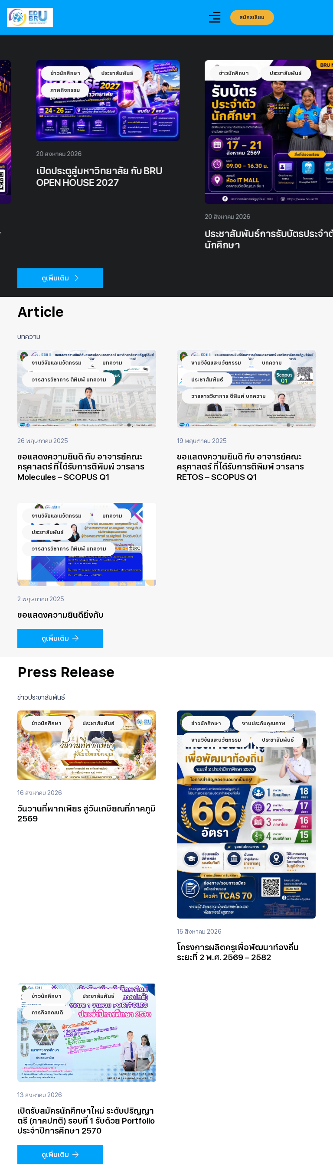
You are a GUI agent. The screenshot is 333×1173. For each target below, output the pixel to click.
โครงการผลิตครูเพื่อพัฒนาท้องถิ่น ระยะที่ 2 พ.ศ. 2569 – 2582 (238, 952)
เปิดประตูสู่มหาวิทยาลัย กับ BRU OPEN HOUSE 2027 (242, 176)
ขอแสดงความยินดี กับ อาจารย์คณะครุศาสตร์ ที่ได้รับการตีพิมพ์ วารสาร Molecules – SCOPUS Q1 (80, 467)
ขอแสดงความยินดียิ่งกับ (60, 615)
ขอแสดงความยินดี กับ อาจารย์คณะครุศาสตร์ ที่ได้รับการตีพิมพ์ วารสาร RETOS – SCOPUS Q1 (240, 467)
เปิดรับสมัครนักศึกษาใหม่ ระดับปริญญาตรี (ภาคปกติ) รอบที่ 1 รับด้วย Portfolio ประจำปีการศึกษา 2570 (86, 1121)
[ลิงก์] (30, 17)
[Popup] (214, 17)
